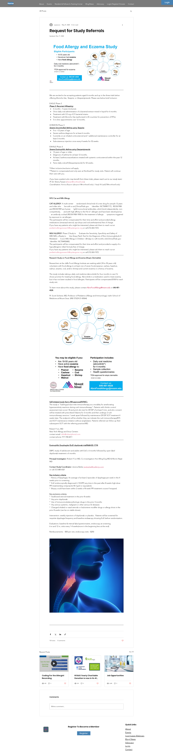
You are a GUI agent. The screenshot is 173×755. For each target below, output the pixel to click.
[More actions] (122, 25)
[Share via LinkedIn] (60, 634)
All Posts (42, 11)
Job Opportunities (115, 675)
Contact (128, 749)
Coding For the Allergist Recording (53, 676)
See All (131, 652)
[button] (131, 11)
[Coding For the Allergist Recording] (54, 664)
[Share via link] (65, 634)
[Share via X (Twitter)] (55, 634)
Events (128, 732)
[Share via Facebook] (50, 634)
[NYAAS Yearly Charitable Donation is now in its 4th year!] (86, 664)
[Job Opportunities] (119, 664)
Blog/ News (130, 739)
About (128, 729)
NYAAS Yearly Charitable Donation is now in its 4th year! (86, 677)
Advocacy (129, 742)
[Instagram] (46, 729)
